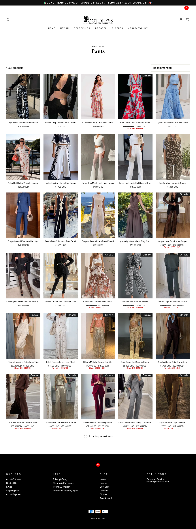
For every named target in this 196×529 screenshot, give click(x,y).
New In (64, 28)
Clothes (117, 28)
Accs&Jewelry (138, 28)
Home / (95, 46)
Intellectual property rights (65, 491)
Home (51, 28)
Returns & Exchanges (63, 483)
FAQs (9, 487)
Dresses (101, 28)
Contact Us (11, 483)
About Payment (13, 494)
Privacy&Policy (60, 479)
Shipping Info (12, 491)
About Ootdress (13, 479)
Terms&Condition (61, 487)
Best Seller (82, 28)
